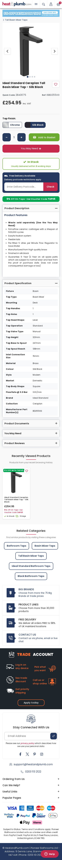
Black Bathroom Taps (31, 576)
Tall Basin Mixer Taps (16, 19)
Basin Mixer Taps (45, 545)
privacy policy (27, 743)
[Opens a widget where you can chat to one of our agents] (50, 854)
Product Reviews (14, 443)
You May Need (29, 148)
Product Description (16, 208)
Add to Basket (46, 137)
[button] (51, 4)
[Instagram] (42, 754)
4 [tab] (34, 76)
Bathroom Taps (16, 545)
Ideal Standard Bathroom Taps (31, 566)
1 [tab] (27, 76)
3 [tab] (32, 76)
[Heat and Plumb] (16, 4)
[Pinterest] (34, 754)
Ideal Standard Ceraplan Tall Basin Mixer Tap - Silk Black (16, 499)
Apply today (31, 702)
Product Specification (17, 283)
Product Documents (16, 423)
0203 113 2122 (33, 771)
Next (54, 51)
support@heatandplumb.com (33, 764)
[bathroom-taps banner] (31, 13)
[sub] (6, 137)
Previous (7, 51)
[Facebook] (20, 754)
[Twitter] (27, 754)
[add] (21, 137)
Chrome (15, 125)
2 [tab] (30, 76)
